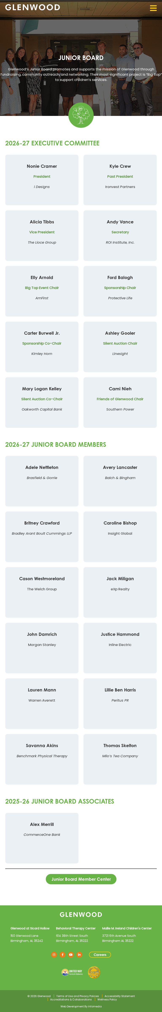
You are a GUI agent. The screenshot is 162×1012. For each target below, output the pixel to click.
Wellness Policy (107, 999)
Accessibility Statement (120, 996)
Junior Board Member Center (81, 879)
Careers (100, 955)
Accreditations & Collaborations (71, 999)
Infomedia (95, 1006)
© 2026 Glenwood (39, 996)
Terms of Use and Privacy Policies (77, 996)
